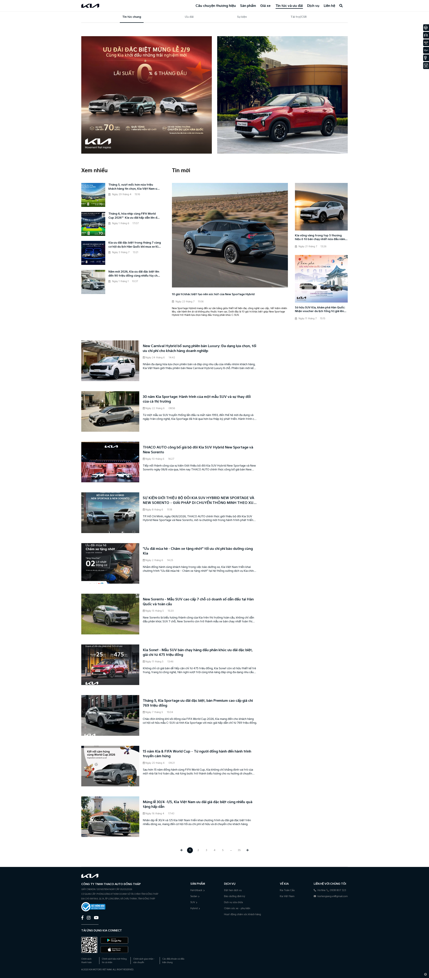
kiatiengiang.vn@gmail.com (332, 896)
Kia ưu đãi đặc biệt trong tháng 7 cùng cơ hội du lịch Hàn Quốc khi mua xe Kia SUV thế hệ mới (134, 245)
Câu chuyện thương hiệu (216, 6)
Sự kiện (242, 17)
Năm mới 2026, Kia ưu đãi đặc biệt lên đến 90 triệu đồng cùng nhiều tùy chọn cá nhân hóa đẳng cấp (134, 274)
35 (239, 850)
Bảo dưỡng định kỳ (234, 896)
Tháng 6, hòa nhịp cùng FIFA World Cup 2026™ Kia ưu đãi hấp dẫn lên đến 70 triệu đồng (134, 216)
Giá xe (265, 6)
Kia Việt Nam (287, 896)
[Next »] (247, 850)
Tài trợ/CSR (299, 17)
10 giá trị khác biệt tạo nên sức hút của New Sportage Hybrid (213, 294)
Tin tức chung (131, 17)
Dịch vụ (313, 6)
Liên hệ (329, 6)
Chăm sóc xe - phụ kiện (237, 908)
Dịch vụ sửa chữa (233, 902)
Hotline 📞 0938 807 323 (331, 890)
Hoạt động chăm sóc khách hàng (242, 914)
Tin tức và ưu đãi (289, 6)
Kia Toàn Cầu (287, 890)
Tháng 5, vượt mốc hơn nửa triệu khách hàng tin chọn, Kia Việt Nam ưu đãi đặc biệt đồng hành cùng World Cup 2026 (133, 187)
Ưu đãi (189, 17)
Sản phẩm (248, 6)
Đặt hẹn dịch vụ (233, 890)
